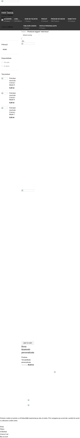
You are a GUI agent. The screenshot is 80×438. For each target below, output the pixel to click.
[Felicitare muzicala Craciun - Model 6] (4, 98)
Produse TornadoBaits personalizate (26, 359)
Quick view (23, 338)
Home (23, 31)
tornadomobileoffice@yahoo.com (65, 408)
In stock (6, 66)
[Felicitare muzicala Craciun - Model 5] (4, 83)
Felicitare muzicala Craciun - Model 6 (12, 96)
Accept (3, 423)
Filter (5, 49)
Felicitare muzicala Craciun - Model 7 (12, 111)
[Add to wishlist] (29, 338)
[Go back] (3, 8)
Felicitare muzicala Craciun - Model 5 (12, 82)
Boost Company (65, 414)
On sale (6, 62)
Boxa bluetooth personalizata (27, 349)
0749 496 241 (61, 403)
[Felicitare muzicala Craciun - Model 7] (4, 113)
